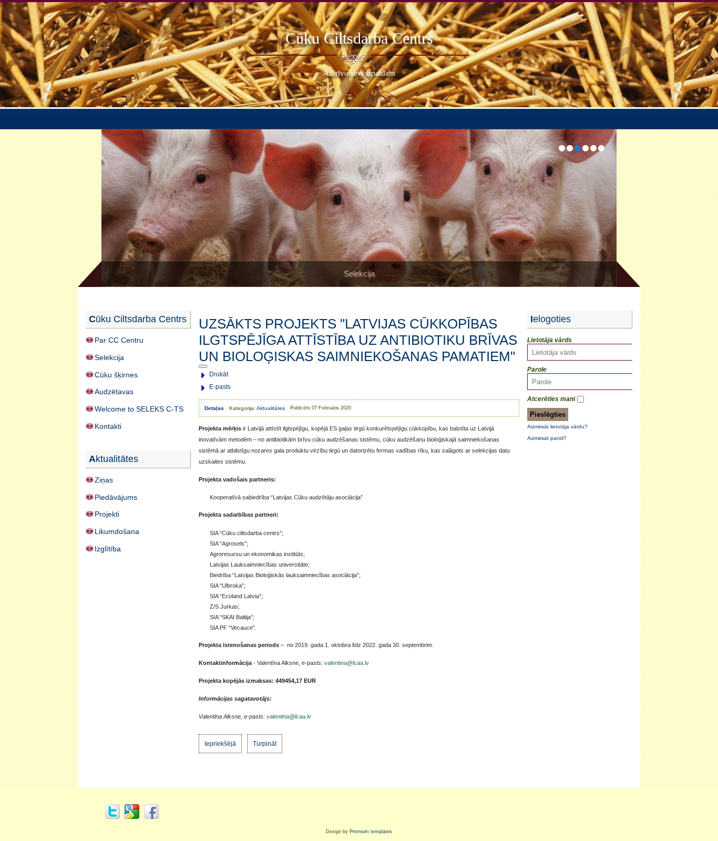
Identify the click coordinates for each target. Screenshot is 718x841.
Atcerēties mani (551, 399)
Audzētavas (114, 391)
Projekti (107, 514)
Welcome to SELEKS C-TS (139, 409)
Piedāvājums (116, 497)
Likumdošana (117, 531)
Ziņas (104, 480)
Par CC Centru (119, 340)
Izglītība (108, 549)
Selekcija (109, 357)
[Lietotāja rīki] (203, 366)
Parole (537, 369)
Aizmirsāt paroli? (547, 438)
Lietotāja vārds (549, 340)
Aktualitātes (271, 408)
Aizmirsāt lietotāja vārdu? (557, 426)
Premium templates (371, 831)
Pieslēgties (548, 414)
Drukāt (218, 374)
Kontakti (108, 426)
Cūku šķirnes (116, 375)
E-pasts (220, 387)
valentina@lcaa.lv (346, 663)
